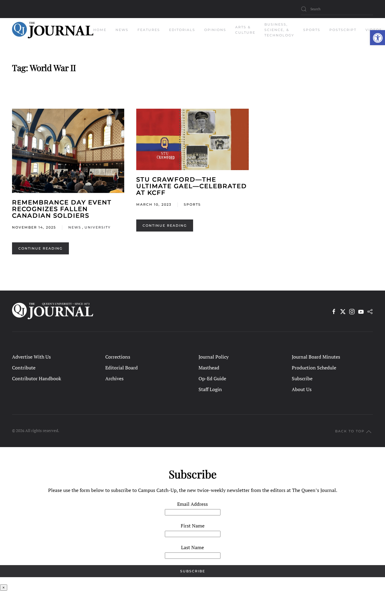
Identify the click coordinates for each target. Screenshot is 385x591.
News (74, 227)
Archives (114, 378)
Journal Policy (214, 356)
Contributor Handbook (36, 378)
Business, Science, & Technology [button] (279, 29)
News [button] (122, 30)
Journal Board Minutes (316, 356)
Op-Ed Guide (212, 378)
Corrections (117, 356)
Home (99, 30)
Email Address (192, 504)
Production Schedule (314, 367)
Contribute (23, 367)
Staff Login (210, 389)
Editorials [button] (182, 30)
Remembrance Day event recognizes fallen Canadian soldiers (62, 209)
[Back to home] (52, 30)
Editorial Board (121, 367)
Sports (192, 204)
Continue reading (40, 248)
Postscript (342, 30)
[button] (377, 37)
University (98, 227)
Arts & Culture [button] (245, 30)
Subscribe (302, 378)
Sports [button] (311, 30)
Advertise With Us (31, 356)
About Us (302, 389)
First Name (193, 525)
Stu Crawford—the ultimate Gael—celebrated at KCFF (191, 186)
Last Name (192, 547)
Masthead (209, 367)
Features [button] (148, 30)
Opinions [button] (215, 30)
